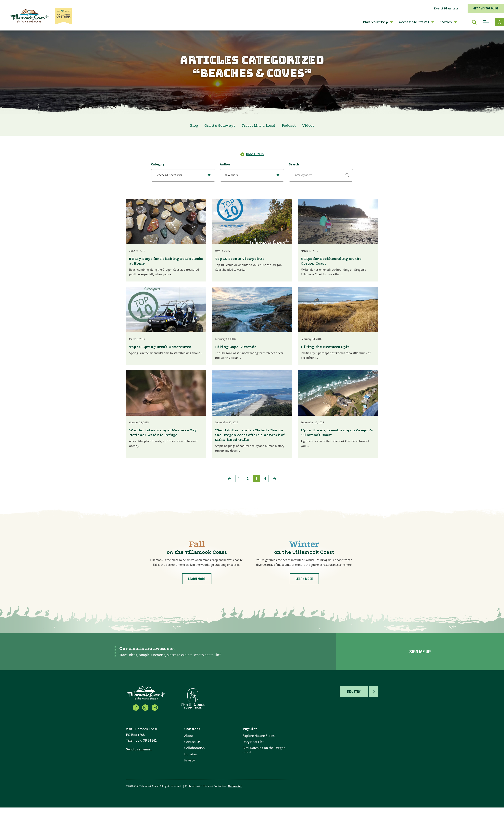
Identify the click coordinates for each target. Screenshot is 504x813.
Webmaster (235, 786)
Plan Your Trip (375, 22)
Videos (308, 125)
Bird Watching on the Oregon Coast (264, 750)
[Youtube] (155, 707)
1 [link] (239, 478)
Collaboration (194, 748)
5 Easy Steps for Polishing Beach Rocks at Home (166, 261)
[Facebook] (136, 707)
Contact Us (192, 742)
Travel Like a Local (258, 125)
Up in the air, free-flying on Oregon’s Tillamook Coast (337, 432)
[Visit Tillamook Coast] (29, 16)
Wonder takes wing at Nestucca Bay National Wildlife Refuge (163, 432)
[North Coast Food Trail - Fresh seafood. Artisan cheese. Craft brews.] (193, 698)
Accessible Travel (413, 22)
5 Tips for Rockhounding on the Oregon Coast (331, 261)
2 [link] (247, 478)
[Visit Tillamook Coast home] (145, 692)
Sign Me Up (420, 651)
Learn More (196, 579)
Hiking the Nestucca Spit (325, 347)
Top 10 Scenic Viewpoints (239, 259)
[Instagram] (145, 707)
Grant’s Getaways (219, 125)
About (188, 736)
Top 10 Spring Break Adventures (160, 347)
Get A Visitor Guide (485, 8)
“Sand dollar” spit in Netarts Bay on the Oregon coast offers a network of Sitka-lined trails (250, 435)
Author (225, 164)
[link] (229, 478)
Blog (194, 125)
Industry (353, 691)
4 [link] (265, 478)
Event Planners (446, 8)
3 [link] (256, 478)
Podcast (289, 125)
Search (294, 164)
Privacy (189, 760)
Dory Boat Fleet (254, 742)
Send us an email (139, 749)
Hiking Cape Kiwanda (236, 347)
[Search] (472, 22)
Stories (446, 22)
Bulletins (191, 754)
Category (158, 164)
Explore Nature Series (259, 736)
